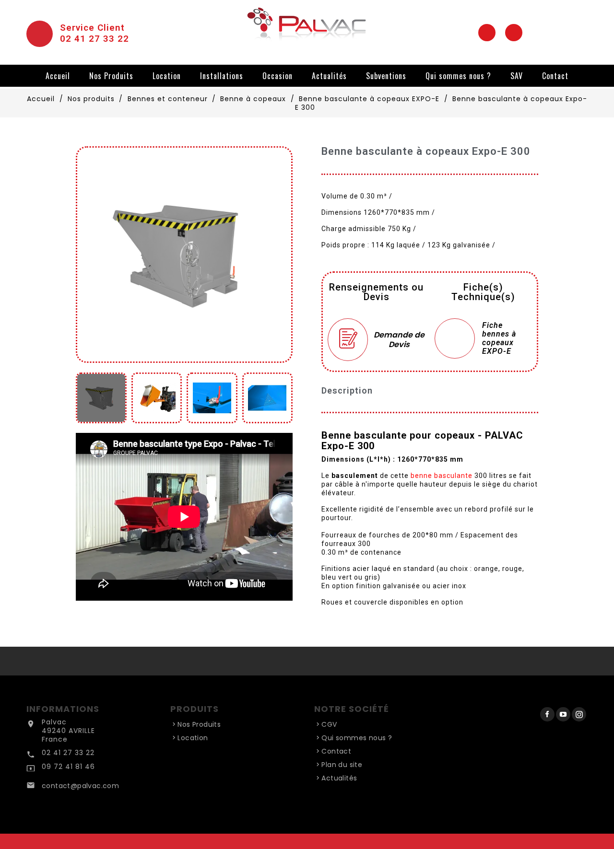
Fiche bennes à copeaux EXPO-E (499, 338)
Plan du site (341, 764)
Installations (221, 75)
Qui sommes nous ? (458, 75)
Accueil (58, 75)
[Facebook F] (487, 32)
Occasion (277, 75)
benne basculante (441, 475)
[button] (86, 254)
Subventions (386, 75)
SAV (516, 75)
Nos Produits (111, 75)
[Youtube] (513, 32)
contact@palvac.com (80, 786)
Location (167, 75)
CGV (329, 724)
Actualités (329, 75)
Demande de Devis (399, 339)
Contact (555, 75)
